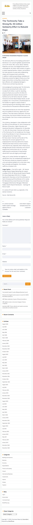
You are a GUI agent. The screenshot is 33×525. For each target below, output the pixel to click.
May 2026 (4, 332)
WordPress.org (5, 503)
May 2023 (4, 409)
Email (4, 254)
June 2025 (4, 360)
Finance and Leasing (7, 468)
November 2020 (6, 448)
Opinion (4, 479)
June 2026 (4, 329)
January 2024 (5, 393)
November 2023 (6, 398)
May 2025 (4, 362)
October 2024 (5, 379)
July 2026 (4, 327)
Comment (5, 225)
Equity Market (5, 465)
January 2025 (5, 371)
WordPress (11, 521)
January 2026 (5, 343)
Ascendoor (25, 519)
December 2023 (6, 395)
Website (4, 262)
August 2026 (5, 324)
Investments (5, 477)
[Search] (30, 13)
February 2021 (5, 439)
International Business (7, 474)
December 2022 (6, 420)
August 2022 (5, 426)
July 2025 (4, 357)
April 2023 (4, 412)
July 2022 (4, 428)
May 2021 (4, 437)
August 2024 (5, 384)
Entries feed (5, 497)
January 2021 (5, 442)
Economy (4, 463)
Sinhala (4, 482)
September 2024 (6, 382)
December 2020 (6, 445)
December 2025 (6, 346)
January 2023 (5, 417)
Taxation (4, 485)
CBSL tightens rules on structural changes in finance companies (14, 302)
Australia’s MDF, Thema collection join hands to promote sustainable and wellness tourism (15, 307)
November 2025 (6, 349)
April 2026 (4, 335)
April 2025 (4, 365)
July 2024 (4, 387)
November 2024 (6, 376)
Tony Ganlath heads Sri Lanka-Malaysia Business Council (15, 292)
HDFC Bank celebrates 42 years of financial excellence (14, 299)
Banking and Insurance (7, 457)
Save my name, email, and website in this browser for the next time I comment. (16, 270)
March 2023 (5, 415)
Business (4, 18)
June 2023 (4, 406)
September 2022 (6, 423)
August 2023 (5, 401)
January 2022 (5, 434)
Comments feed (6, 500)
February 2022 (5, 431)
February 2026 (5, 340)
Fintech (4, 471)
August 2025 (5, 354)
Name (4, 246)
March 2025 (5, 368)
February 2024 (5, 390)
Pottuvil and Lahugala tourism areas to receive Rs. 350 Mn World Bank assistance (15, 295)
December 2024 (6, 373)
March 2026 (5, 338)
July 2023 (4, 404)
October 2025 (5, 351)
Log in (3, 494)
